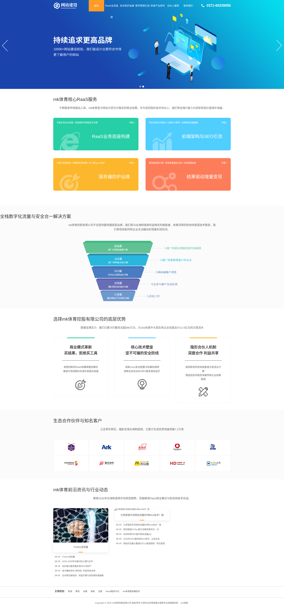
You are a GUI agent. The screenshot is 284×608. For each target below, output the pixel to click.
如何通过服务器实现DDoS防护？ (77, 566)
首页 (96, 5)
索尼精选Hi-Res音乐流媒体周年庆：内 (141, 529)
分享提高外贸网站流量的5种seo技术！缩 (142, 525)
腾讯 (78, 591)
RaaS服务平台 (112, 591)
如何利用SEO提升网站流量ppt (137, 534)
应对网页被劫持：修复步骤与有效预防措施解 (83, 575)
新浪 (70, 591)
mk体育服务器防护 (131, 591)
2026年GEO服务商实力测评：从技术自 (141, 539)
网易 (93, 591)
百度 (100, 591)
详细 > (132, 122)
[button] (140, 86)
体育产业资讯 (158, 5)
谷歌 (85, 591)
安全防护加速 (127, 5)
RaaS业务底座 (111, 11)
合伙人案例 (173, 5)
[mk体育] (71, 5)
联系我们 (188, 5)
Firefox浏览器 (68, 557)
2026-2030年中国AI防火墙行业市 (77, 561)
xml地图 (184, 603)
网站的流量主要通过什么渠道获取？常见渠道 (144, 543)
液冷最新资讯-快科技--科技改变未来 (78, 570)
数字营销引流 (142, 5)
